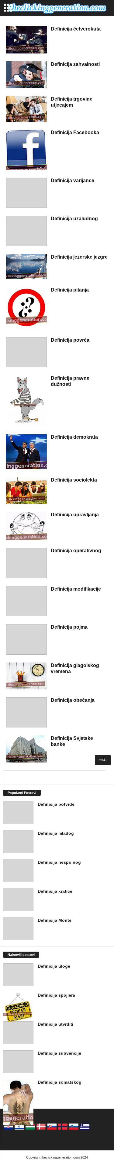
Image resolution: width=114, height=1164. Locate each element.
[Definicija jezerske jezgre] (26, 266)
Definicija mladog (56, 833)
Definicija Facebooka (75, 132)
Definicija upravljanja (75, 514)
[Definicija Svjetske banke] (26, 749)
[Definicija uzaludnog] (26, 231)
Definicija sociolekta (74, 479)
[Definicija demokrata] (26, 451)
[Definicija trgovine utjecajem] (26, 109)
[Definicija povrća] (26, 352)
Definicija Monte (54, 920)
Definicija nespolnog (59, 862)
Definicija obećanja (73, 700)
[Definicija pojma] (26, 639)
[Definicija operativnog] (26, 563)
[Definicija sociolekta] (26, 490)
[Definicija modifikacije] (26, 601)
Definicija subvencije (59, 1053)
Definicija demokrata (74, 437)
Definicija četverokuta (76, 28)
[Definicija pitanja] (26, 308)
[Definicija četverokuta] (26, 39)
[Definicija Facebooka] (26, 150)
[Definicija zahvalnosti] (26, 74)
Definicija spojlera (56, 995)
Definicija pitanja (70, 289)
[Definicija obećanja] (26, 712)
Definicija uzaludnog (74, 218)
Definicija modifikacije (76, 589)
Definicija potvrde (56, 804)
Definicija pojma (69, 627)
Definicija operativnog (76, 550)
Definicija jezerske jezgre (79, 257)
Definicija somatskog (59, 1082)
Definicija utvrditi (55, 1024)
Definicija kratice (55, 891)
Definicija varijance (72, 180)
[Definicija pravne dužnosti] (26, 400)
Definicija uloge (54, 966)
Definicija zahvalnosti (75, 64)
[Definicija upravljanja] (26, 526)
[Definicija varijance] (26, 193)
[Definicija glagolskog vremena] (26, 676)
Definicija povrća (70, 340)
